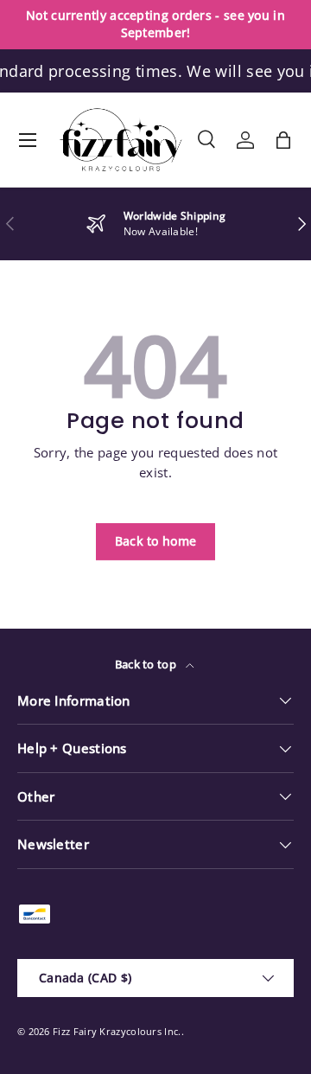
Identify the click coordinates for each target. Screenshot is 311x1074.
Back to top (147, 664)
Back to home (156, 541)
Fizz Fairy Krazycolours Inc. (117, 1031)
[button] (283, 140)
